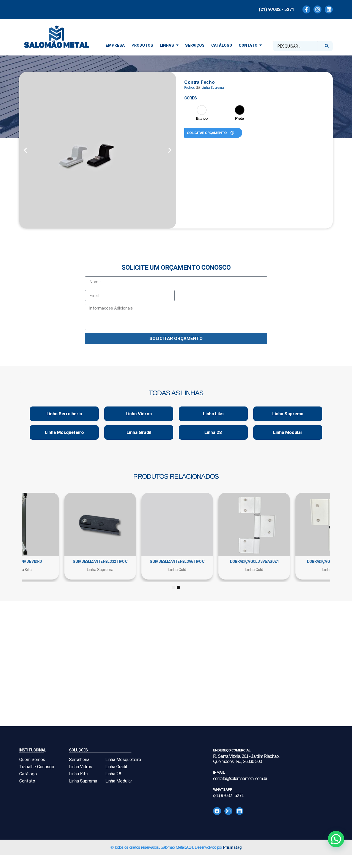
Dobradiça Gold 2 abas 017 (154, 561)
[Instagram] (317, 9)
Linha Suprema (213, 88)
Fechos (189, 88)
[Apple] (202, 110)
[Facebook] (217, 811)
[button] (25, 150)
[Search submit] (327, 46)
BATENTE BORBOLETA (308, 561)
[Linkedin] (329, 9)
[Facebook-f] (306, 9)
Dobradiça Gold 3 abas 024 (77, 561)
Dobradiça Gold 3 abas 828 (231, 561)
